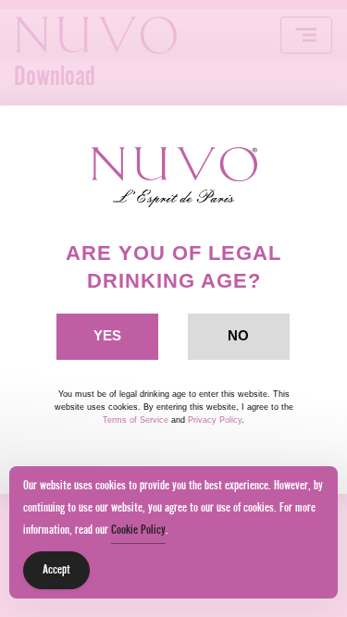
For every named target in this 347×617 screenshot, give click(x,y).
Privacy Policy (215, 420)
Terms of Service (135, 420)
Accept (56, 570)
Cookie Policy (138, 530)
